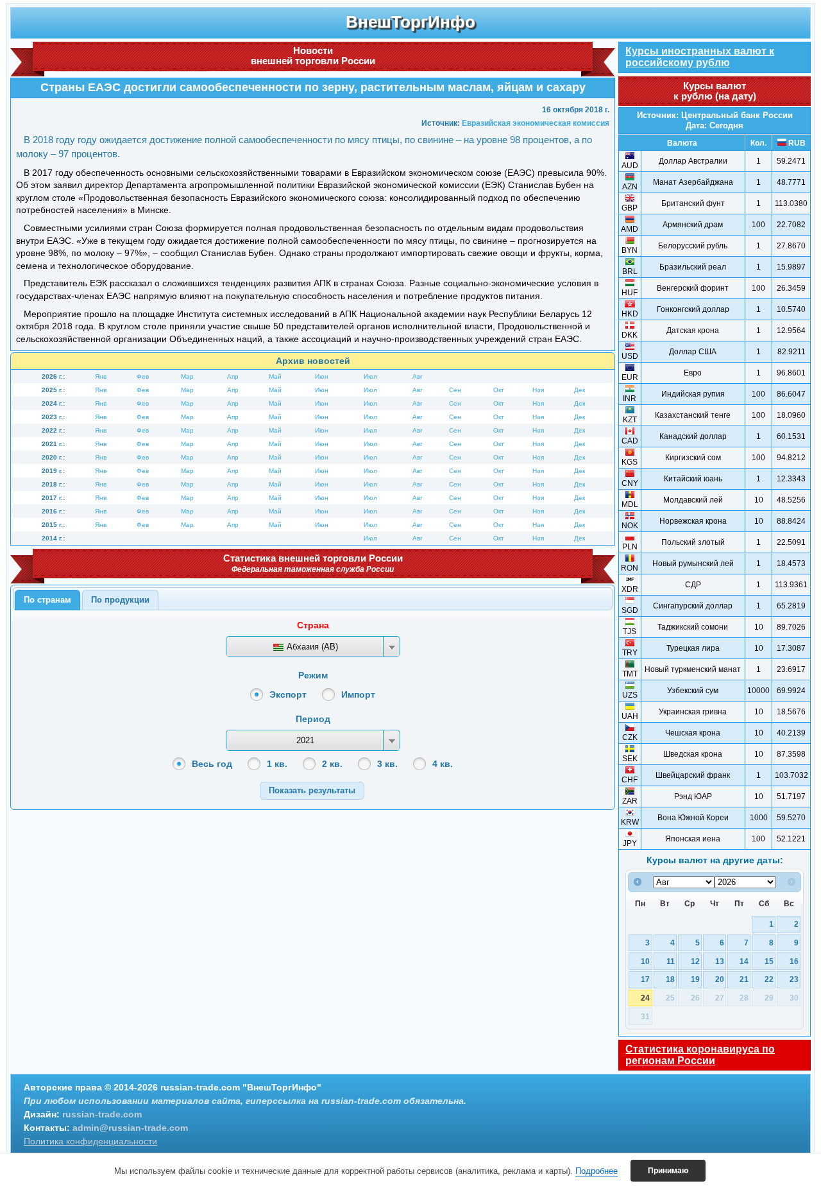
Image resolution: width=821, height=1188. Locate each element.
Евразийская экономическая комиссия (535, 123)
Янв (100, 376)
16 (794, 961)
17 (645, 979)
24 (645, 998)
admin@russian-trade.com (130, 1128)
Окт (498, 389)
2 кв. (332, 764)
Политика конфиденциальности (90, 1141)
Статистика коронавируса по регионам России (700, 1055)
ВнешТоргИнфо (410, 21)
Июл (370, 376)
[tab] (47, 600)
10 (645, 961)
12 (695, 961)
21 (744, 979)
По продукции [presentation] (120, 600)
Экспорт (288, 694)
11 (670, 961)
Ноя (538, 389)
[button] (312, 790)
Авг (417, 376)
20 (719, 979)
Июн (321, 376)
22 (769, 979)
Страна (313, 625)
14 (744, 961)
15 (769, 961)
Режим (313, 675)
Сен (455, 389)
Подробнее (596, 1171)
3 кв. (387, 764)
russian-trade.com (102, 1114)
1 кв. (277, 764)
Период (313, 719)
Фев (143, 376)
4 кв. (442, 764)
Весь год (212, 764)
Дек (579, 389)
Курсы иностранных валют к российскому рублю (699, 57)
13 (719, 961)
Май (275, 376)
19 (695, 979)
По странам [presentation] (47, 600)
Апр (233, 376)
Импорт (358, 694)
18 (670, 979)
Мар (187, 376)
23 (794, 979)
